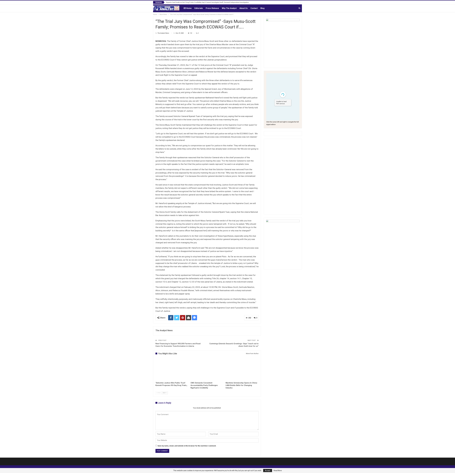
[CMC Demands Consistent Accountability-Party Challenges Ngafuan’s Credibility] (207, 368)
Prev (159, 393)
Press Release (212, 8)
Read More (278, 470)
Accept (267, 470)
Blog (262, 8)
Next (164, 393)
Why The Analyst (229, 8)
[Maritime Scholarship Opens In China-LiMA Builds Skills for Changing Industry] (242, 368)
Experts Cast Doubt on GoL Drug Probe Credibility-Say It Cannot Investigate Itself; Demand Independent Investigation (207, 2)
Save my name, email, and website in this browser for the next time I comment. (187, 446)
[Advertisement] (283, 176)
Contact (254, 8)
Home (189, 8)
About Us (243, 8)
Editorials (198, 8)
